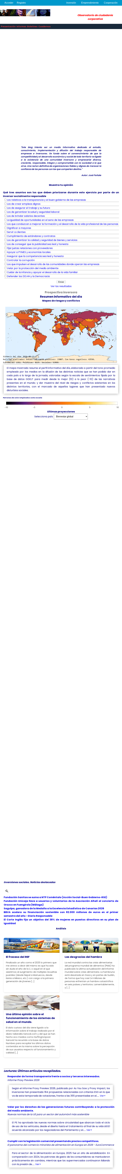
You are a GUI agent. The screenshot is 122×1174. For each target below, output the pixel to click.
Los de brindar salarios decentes (26, 216)
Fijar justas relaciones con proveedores (30, 248)
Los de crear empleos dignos (23, 204)
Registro (21, 2)
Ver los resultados (61, 286)
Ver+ (102, 1095)
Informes (21, 26)
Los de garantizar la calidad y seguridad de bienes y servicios (42, 240)
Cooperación (111, 2)
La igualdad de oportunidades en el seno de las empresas (40, 220)
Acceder (8, 2)
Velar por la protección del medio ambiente (32, 268)
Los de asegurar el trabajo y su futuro (28, 208)
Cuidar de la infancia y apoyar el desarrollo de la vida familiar (42, 272)
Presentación (8, 26)
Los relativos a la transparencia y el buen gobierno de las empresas (46, 200)
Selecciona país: (43, 416)
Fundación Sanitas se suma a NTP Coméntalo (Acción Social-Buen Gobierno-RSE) (55, 897)
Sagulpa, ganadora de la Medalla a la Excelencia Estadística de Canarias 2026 (54, 908)
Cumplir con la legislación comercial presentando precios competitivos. (53, 1141)
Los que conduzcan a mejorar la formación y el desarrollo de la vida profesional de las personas (62, 224)
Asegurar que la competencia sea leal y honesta (35, 256)
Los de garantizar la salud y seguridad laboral (33, 212)
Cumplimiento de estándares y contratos (31, 236)
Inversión (71, 2)
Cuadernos (44, 26)
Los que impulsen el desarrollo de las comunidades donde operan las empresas (53, 264)
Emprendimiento (90, 2)
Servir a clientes (16, 232)
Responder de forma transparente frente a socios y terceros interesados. (53, 1076)
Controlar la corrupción (21, 260)
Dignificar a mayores (19, 228)
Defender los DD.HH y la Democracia (28, 276)
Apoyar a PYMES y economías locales (29, 252)
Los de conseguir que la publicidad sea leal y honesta (37, 244)
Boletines (32, 26)
